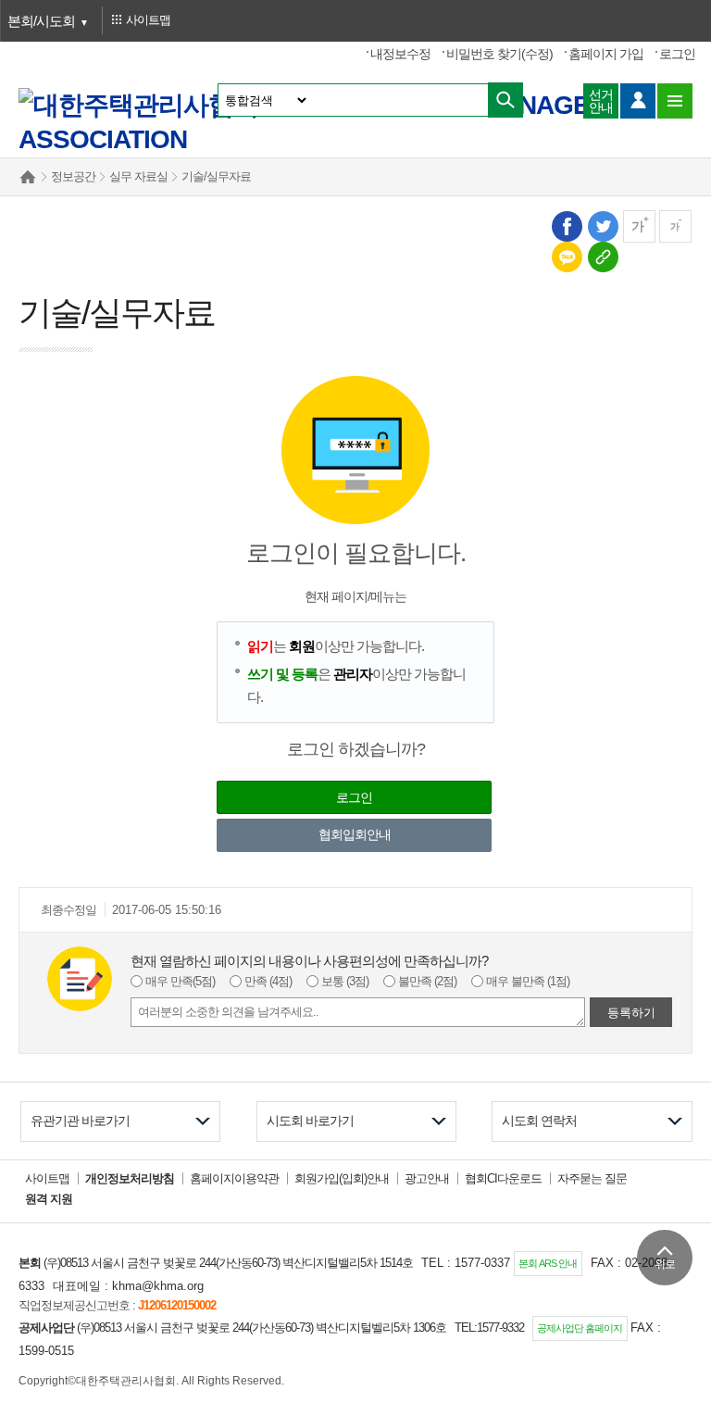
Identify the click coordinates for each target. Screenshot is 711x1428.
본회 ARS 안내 (547, 1263)
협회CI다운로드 (503, 1178)
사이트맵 (47, 1178)
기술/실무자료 (216, 176)
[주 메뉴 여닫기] (674, 101)
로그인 (677, 53)
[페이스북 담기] (566, 225)
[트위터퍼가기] (602, 225)
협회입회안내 (354, 834)
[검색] (505, 100)
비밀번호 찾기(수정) (499, 53)
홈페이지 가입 (605, 53)
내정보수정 (400, 53)
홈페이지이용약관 (234, 1178)
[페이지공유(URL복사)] (602, 256)
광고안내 (427, 1178)
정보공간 (73, 176)
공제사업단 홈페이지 (579, 1328)
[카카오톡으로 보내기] (566, 256)
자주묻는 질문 (592, 1178)
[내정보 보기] (637, 101)
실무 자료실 (138, 176)
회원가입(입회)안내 (341, 1178)
